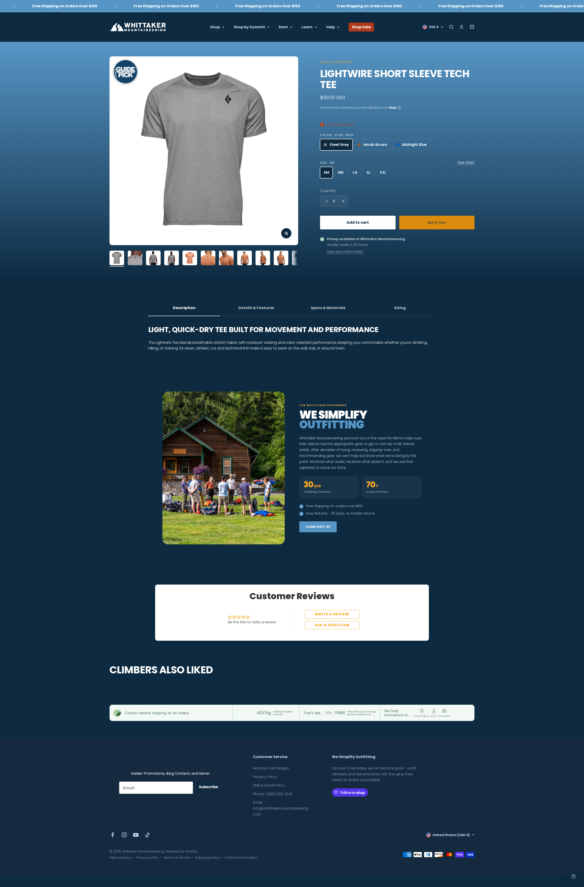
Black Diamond (335, 62)
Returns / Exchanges (271, 768)
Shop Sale (361, 26)
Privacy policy (147, 857)
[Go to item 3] (153, 259)
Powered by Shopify (181, 851)
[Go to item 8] (244, 259)
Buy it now (437, 222)
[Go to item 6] (208, 259)
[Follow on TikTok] (147, 835)
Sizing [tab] (400, 307)
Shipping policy (207, 857)
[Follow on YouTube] (136, 835)
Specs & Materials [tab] (328, 307)
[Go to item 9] (263, 259)
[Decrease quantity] (325, 201)
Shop (215, 26)
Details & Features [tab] (256, 307)
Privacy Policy (265, 776)
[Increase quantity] (342, 201)
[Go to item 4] (171, 259)
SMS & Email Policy (269, 785)
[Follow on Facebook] (113, 835)
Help (330, 26)
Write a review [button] (332, 614)
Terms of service (176, 857)
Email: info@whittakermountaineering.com (281, 808)
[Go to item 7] (226, 259)
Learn (307, 26)
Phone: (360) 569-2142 (272, 794)
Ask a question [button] (332, 625)
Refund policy (120, 857)
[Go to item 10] (281, 259)
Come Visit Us (318, 527)
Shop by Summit (249, 26)
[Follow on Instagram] (124, 835)
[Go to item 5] (189, 259)
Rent (283, 26)
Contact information (241, 857)
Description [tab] (184, 307)
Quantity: (328, 190)
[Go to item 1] (117, 259)
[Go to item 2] (135, 259)
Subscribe (208, 787)
